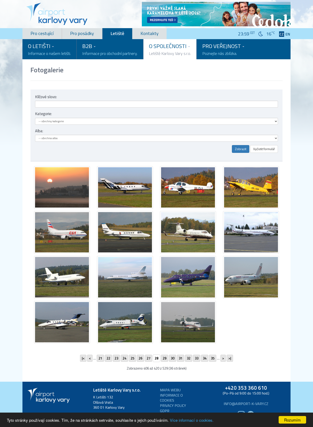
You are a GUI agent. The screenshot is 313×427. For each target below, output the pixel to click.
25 (132, 358)
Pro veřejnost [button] (222, 49)
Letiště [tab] (117, 33)
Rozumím (292, 420)
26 (140, 358)
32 (188, 358)
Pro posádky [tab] (82, 33)
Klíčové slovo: (46, 97)
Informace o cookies (171, 398)
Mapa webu (170, 390)
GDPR (164, 410)
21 (100, 358)
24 (124, 358)
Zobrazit (240, 148)
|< (83, 358)
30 (172, 358)
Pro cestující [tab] (42, 33)
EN (288, 34)
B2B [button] (109, 49)
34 (204, 358)
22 (108, 358)
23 (116, 358)
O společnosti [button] (170, 49)
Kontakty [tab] (149, 33)
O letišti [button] (49, 49)
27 (148, 358)
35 (212, 358)
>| (229, 358)
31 (180, 358)
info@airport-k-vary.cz (246, 403)
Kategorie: (43, 113)
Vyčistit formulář (264, 148)
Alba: (39, 131)
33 (196, 358)
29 (164, 358)
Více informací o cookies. (192, 420)
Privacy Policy (173, 405)
